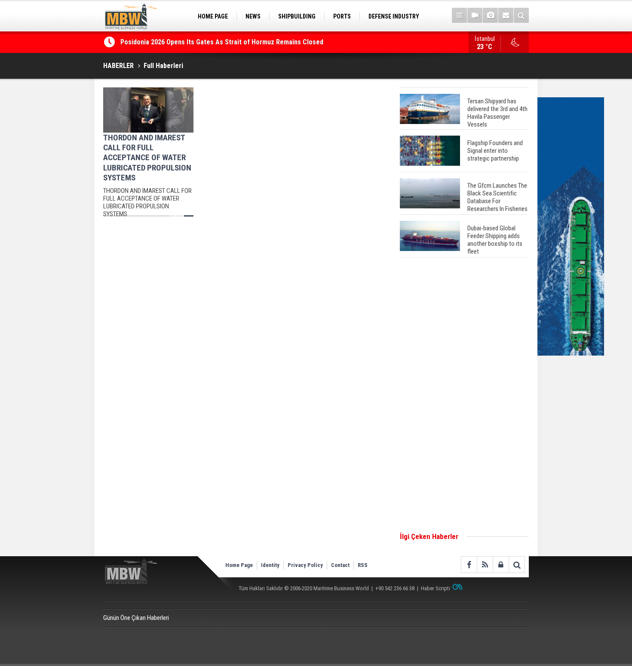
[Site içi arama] (521, 15)
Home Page (239, 565)
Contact (340, 565)
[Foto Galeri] (490, 15)
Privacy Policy (305, 565)
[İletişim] (505, 15)
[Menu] (459, 15)
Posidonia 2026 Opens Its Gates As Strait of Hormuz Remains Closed (222, 42)
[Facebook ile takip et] (469, 564)
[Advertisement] (464, 395)
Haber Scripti (435, 588)
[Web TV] (474, 15)
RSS (363, 565)
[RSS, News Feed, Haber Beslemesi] (485, 564)
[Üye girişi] (501, 564)
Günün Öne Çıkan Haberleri (136, 618)
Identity (270, 565)
